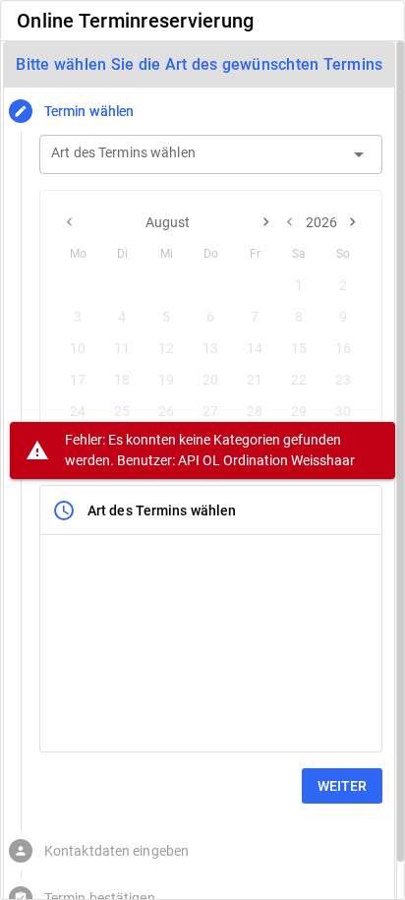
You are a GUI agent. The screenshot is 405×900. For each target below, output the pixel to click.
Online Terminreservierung (135, 20)
